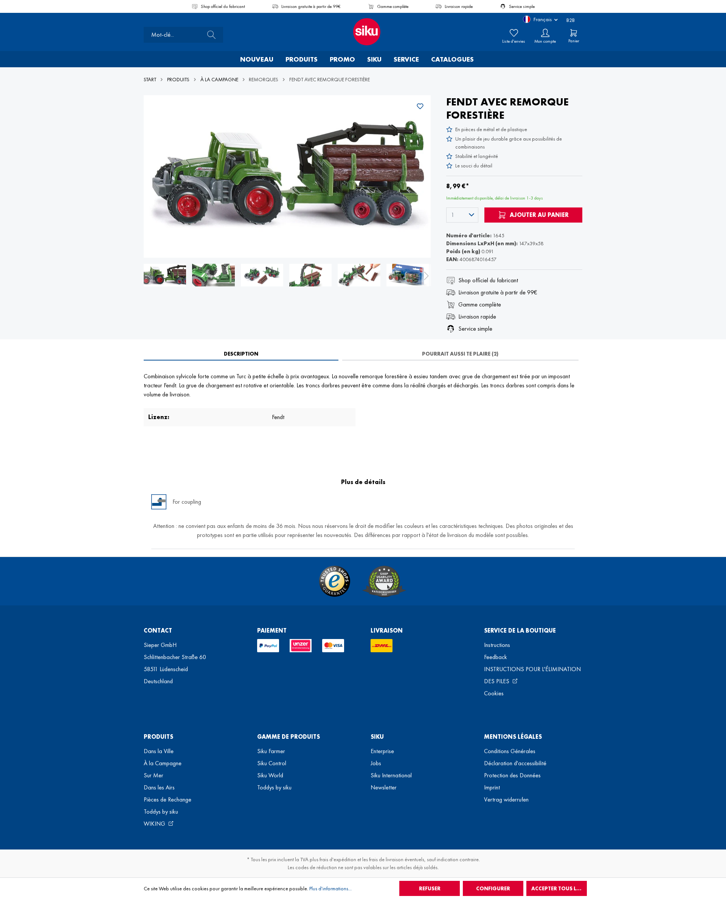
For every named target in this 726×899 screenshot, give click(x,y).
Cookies (494, 693)
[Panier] (573, 33)
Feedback (495, 657)
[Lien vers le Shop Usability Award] (384, 581)
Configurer (493, 888)
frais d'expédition (338, 859)
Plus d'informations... (330, 888)
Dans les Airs (159, 787)
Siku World (270, 775)
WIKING (155, 824)
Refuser (430, 888)
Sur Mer (153, 775)
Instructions (497, 645)
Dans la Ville (159, 751)
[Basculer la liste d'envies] (420, 106)
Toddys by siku (161, 811)
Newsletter (384, 787)
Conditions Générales (509, 751)
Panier (573, 41)
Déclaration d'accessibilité (515, 763)
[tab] (241, 354)
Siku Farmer (271, 751)
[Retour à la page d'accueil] (363, 31)
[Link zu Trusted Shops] (334, 581)
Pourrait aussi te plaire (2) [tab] (460, 353)
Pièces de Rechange (167, 799)
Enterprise (382, 751)
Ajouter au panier (538, 215)
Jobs (376, 763)
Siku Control (271, 763)
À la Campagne (163, 763)
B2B (570, 20)
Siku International (391, 775)
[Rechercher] (209, 35)
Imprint (492, 787)
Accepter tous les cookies (559, 888)
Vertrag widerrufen (506, 799)
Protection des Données (512, 775)
